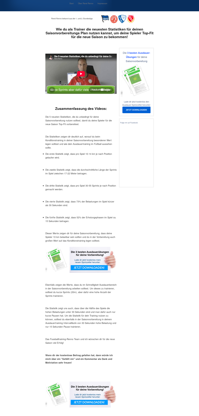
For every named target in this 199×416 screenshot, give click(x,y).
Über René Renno (85, 3)
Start (71, 3)
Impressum (102, 3)
